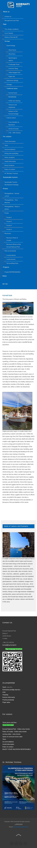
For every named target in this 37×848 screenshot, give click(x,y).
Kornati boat (7, 295)
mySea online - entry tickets (11, 734)
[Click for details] (18, 787)
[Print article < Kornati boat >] (31, 299)
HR (3, 284)
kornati (9, 645)
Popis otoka (6, 702)
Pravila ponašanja (8, 700)
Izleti (3, 692)
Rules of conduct (7, 747)
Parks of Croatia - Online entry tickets (14, 731)
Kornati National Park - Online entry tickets (16, 729)
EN (6, 284)
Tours (4, 739)
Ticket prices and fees (9, 722)
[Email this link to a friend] (34, 299)
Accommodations (8, 742)
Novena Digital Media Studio (20, 826)
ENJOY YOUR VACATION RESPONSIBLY (16, 749)
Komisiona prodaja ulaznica (11, 689)
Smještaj (5, 695)
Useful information (8, 744)
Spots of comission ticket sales (12, 736)
